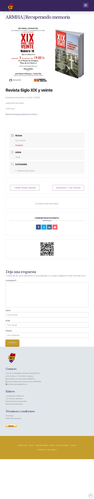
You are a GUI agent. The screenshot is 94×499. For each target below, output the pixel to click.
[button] (85, 5)
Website (9, 331)
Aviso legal (9, 416)
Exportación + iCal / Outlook (68, 187)
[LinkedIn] (49, 227)
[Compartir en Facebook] (38, 227)
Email (8, 320)
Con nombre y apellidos (14, 399)
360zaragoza (52, 450)
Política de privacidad (13, 418)
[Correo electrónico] (55, 227)
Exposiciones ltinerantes (14, 404)
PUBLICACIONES (62, 445)
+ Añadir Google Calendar (25, 187)
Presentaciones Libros (26, 171)
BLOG (31, 445)
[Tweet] (43, 227)
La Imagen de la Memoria (15, 396)
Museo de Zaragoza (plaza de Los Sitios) (21, 114)
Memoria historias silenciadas (16, 401)
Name (8, 310)
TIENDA (73, 445)
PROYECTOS (22, 445)
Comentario (11, 280)
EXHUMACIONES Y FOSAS (45, 445)
